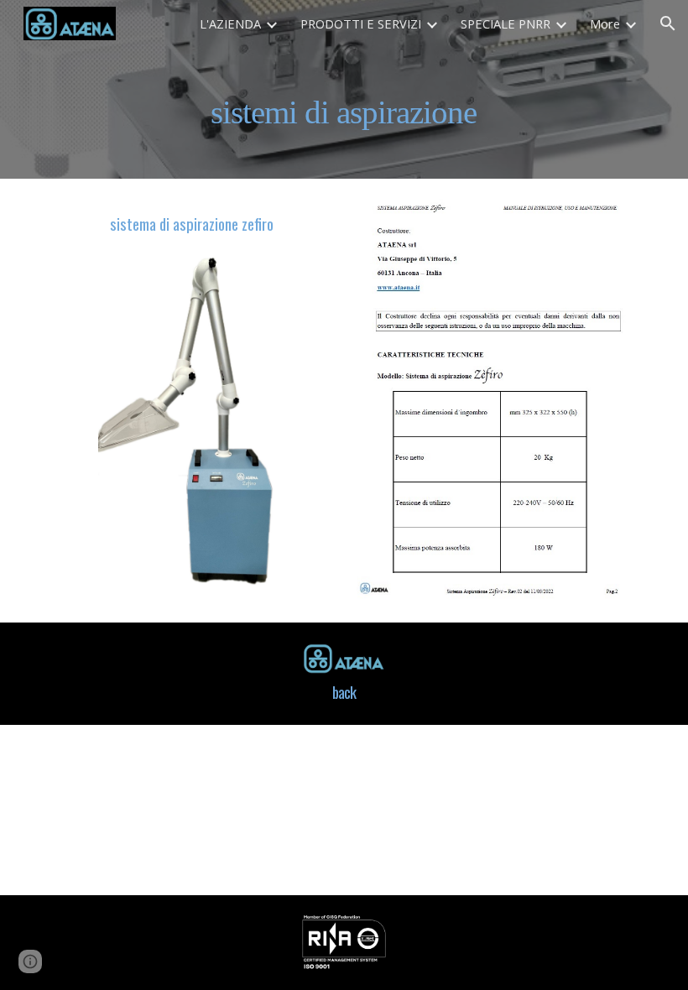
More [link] (605, 23)
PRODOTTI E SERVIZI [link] (360, 23)
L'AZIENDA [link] (230, 23)
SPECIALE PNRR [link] (505, 23)
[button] (668, 23)
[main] (344, 113)
